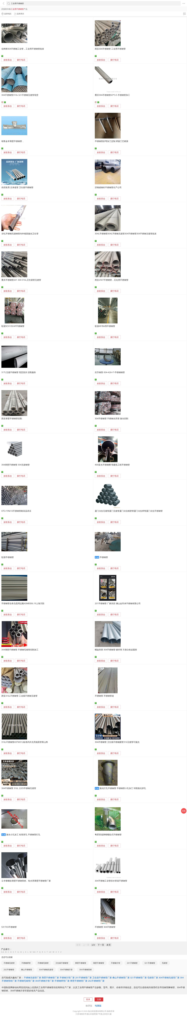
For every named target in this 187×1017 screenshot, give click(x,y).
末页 (108, 944)
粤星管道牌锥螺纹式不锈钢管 (108, 834)
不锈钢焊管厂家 (62, 980)
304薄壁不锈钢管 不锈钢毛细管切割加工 (19, 649)
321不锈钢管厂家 (138, 977)
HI (21, 952)
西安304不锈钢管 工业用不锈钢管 (110, 48)
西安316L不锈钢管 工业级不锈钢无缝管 (19, 695)
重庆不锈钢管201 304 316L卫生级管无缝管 (21, 280)
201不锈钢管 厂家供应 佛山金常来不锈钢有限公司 (118, 603)
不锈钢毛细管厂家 (26, 980)
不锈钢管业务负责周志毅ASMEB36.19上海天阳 (22, 603)
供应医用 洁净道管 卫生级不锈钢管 (17, 187)
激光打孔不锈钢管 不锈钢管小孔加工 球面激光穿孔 (123, 788)
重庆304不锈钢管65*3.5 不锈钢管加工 (112, 95)
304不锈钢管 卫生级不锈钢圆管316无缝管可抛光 (117, 742)
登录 (88, 999)
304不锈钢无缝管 (46, 969)
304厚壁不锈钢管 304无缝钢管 (15, 464)
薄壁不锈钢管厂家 (50, 977)
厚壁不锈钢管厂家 (78, 980)
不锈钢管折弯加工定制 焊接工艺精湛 (111, 141)
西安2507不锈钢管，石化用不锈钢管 (111, 280)
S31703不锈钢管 (9, 927)
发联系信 (7, 60)
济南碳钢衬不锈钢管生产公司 (108, 187)
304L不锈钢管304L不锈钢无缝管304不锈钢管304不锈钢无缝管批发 (125, 233)
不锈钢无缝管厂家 (32, 977)
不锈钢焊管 (26, 963)
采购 (183, 811)
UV (50, 952)
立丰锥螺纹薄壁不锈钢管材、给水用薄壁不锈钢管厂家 (26, 880)
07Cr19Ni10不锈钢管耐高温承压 (16, 511)
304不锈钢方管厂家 (44, 980)
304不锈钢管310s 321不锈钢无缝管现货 (19, 95)
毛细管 (164, 963)
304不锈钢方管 (66, 969)
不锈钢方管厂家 (67, 977)
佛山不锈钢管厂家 (121, 977)
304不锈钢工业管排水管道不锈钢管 (111, 880)
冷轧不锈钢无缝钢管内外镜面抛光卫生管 (19, 233)
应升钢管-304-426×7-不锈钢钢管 (110, 372)
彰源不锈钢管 (7, 557)
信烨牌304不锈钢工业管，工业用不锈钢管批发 (22, 48)
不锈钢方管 (115, 963)
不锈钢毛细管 (43, 963)
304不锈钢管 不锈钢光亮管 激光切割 (111, 418)
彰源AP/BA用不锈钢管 (105, 326)
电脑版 (98, 1005)
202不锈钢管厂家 (96, 980)
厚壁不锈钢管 (80, 963)
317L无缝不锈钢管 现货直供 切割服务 (18, 372)
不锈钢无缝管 (9, 963)
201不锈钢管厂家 (83, 977)
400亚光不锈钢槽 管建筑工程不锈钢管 (112, 464)
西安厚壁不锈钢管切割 (11, 418)
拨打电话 (21, 60)
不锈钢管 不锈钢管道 (104, 695)
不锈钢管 (104, 557)
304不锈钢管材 (85, 969)
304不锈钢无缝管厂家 (169, 977)
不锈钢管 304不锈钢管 (105, 927)
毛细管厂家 (152, 977)
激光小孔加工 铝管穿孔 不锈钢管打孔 (23, 834)
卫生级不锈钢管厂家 (102, 977)
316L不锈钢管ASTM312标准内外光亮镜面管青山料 (24, 742)
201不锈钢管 (132, 963)
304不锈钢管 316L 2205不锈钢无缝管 (18, 788)
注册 (99, 999)
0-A (2, 952)
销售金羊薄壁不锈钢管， (12, 141)
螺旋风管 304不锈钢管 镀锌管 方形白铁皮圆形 (116, 649)
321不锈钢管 (149, 963)
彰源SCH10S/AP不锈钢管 (12, 326)
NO (34, 952)
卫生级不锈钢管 (61, 963)
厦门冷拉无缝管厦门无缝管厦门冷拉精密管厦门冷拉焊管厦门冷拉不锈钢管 (129, 511)
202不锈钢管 (9, 969)
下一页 (101, 944)
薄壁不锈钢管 (98, 963)
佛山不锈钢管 (26, 969)
